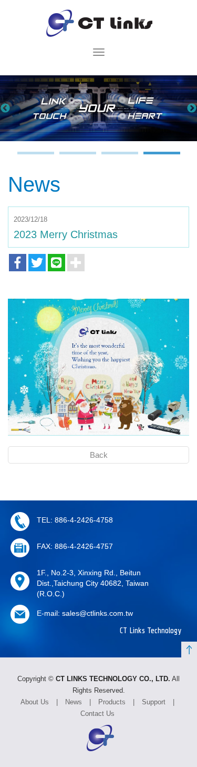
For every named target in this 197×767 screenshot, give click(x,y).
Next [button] (191, 108)
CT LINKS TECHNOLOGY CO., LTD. (98, 23)
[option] (98, 108)
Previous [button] (5, 108)
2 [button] (77, 158)
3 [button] (119, 158)
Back (99, 454)
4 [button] (161, 158)
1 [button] (35, 158)
